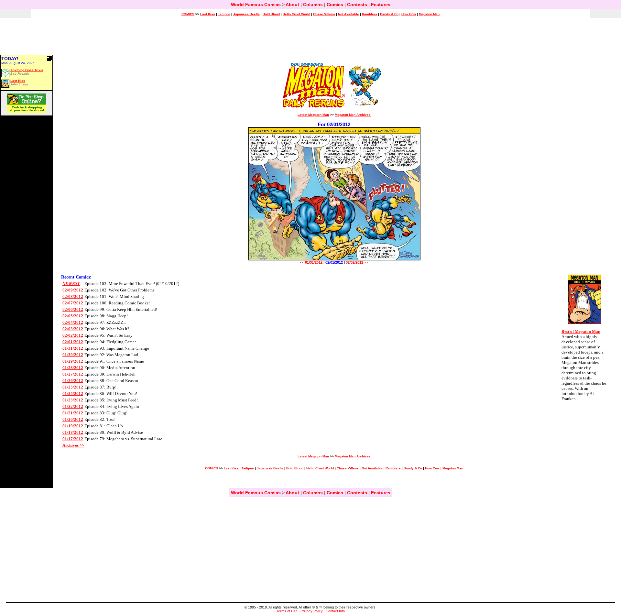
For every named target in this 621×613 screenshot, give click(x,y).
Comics (335, 4)
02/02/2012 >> (357, 262)
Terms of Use (287, 611)
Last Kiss (207, 14)
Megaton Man (429, 14)
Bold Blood (271, 14)
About (292, 4)
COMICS (187, 14)
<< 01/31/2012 (311, 262)
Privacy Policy (311, 611)
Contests (357, 4)
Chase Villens (324, 14)
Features (380, 4)
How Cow (408, 14)
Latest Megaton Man (313, 114)
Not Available (348, 14)
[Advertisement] (310, 39)
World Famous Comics (256, 4)
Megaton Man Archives (353, 114)
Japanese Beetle (246, 14)
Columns (313, 4)
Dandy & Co (389, 14)
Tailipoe (224, 14)
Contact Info (335, 611)
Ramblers (369, 14)
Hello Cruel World (296, 14)
